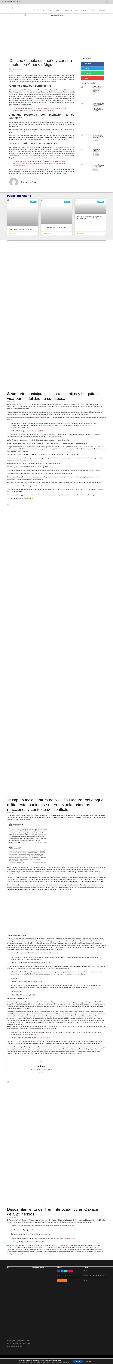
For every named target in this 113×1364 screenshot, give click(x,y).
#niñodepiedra (36, 163)
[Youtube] (94, 2)
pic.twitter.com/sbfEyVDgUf (31, 1034)
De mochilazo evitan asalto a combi (55, 227)
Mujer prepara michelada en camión (21, 229)
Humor (77, 10)
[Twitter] (99, 2)
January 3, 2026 (45, 962)
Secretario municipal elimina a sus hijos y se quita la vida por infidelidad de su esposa (98, 89)
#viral (52, 108)
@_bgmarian (13, 94)
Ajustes (88, 1361)
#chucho (15, 163)
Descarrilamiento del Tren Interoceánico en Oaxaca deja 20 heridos (98, 137)
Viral (43, 10)
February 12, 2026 (37, 431)
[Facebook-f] (91, 2)
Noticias (35, 10)
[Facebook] (58, 1271)
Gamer (50, 10)
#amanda (63, 161)
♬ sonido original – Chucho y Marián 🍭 (41, 110)
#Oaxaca (71, 1225)
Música (85, 10)
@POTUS (14, 1032)
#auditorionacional (47, 163)
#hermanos (62, 108)
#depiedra (29, 163)
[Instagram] (97, 2)
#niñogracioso (20, 110)
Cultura (58, 10)
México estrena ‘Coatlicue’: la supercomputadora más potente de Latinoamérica (97, 152)
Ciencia (93, 10)
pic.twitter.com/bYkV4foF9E (19, 427)
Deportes (102, 10)
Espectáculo (68, 10)
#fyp (27, 110)
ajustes (66, 1362)
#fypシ (48, 108)
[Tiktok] (102, 2)
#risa (14, 110)
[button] (106, 2)
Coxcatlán (21, 77)
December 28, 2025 (38, 1242)
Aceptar (77, 1361)
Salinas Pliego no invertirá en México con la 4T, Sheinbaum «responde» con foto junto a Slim (98, 166)
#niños (57, 108)
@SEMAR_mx (45, 1234)
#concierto (22, 163)
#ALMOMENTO (15, 1225)
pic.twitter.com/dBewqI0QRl (66, 1238)
